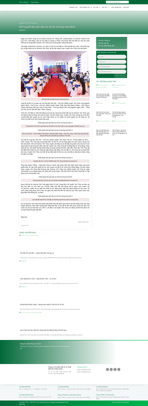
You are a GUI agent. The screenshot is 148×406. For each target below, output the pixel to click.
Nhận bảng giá (120, 75)
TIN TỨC (105, 7)
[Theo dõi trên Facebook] (107, 369)
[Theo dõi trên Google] (118, 369)
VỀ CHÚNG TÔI (84, 7)
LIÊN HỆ (126, 7)
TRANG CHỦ (73, 7)
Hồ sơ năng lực (24, 2)
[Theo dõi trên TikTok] (115, 369)
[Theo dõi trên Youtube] (111, 369)
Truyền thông (35, 2)
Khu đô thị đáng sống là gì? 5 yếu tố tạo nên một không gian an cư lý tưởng (119, 114)
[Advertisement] (111, 152)
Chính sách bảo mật (117, 402)
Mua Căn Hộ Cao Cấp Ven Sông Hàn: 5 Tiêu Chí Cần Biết (103, 113)
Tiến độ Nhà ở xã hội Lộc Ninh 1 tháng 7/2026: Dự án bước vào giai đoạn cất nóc (119, 132)
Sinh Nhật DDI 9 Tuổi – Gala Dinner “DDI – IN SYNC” (38, 279)
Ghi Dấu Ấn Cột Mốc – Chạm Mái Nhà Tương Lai (37, 253)
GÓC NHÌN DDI (116, 7)
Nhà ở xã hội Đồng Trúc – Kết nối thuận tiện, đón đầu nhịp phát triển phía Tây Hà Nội (103, 132)
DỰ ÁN (95, 7)
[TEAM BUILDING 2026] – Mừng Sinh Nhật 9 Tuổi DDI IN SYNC (42, 304)
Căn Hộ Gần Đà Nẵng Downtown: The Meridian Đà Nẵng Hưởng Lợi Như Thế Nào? (119, 96)
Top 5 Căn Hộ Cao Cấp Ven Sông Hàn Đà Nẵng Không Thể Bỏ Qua (103, 95)
